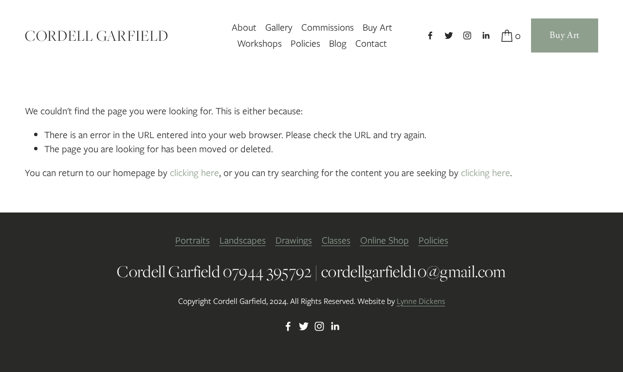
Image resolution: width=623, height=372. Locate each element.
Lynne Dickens (421, 301)
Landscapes (243, 240)
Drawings (293, 240)
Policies (305, 43)
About (244, 27)
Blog (338, 43)
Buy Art (377, 27)
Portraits (192, 240)
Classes (336, 240)
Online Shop (384, 240)
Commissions (327, 27)
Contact (371, 43)
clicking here (194, 172)
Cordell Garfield (96, 35)
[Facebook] (430, 35)
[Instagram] (467, 35)
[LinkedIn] (486, 35)
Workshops (259, 43)
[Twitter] (449, 35)
